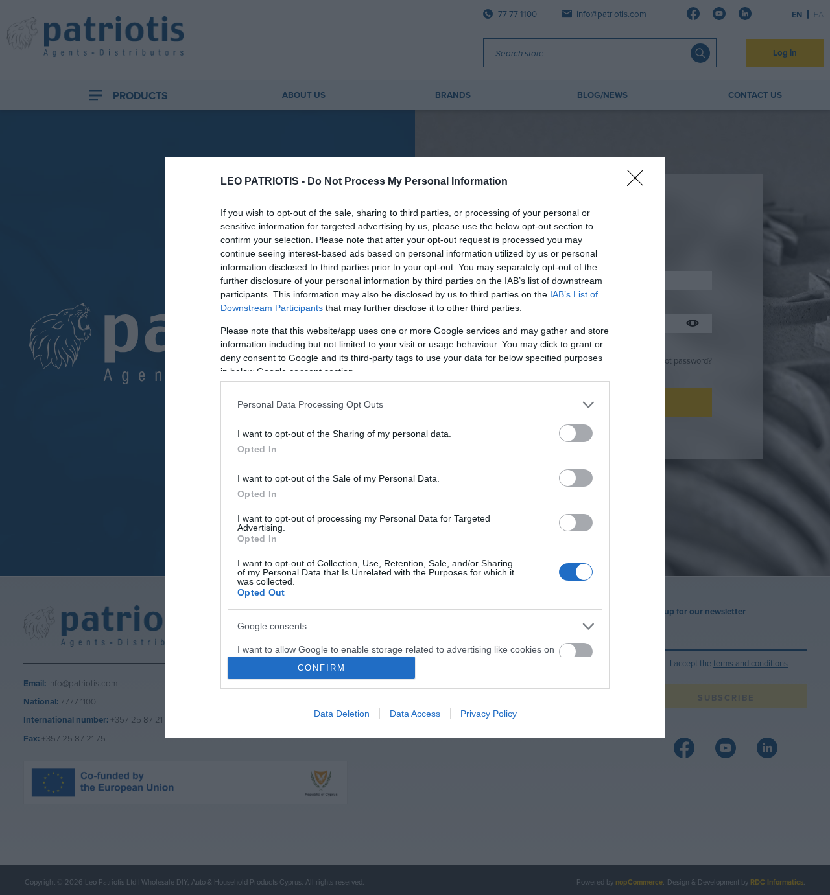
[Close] (639, 182)
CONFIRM (322, 668)
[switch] (576, 433)
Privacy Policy (488, 713)
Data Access (415, 713)
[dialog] (415, 447)
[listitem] (415, 405)
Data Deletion (342, 713)
